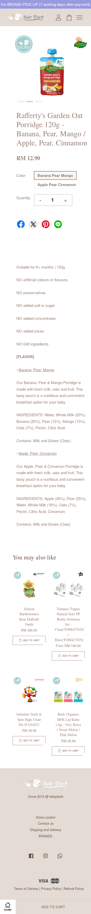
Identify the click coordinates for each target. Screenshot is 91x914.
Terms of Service (26, 888)
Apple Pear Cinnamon (56, 184)
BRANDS (45, 836)
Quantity (23, 197)
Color (20, 175)
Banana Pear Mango (55, 175)
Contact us (45, 823)
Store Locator (45, 817)
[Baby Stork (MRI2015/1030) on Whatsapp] (59, 858)
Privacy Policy (51, 888)
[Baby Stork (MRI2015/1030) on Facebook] (31, 858)
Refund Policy (74, 888)
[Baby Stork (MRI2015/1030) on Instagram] (45, 858)
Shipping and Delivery (45, 829)
